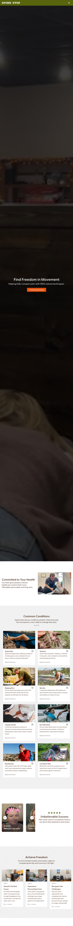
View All (36, 625)
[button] (69, 3)
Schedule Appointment (36, 290)
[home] (11, 3)
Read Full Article (10, 662)
